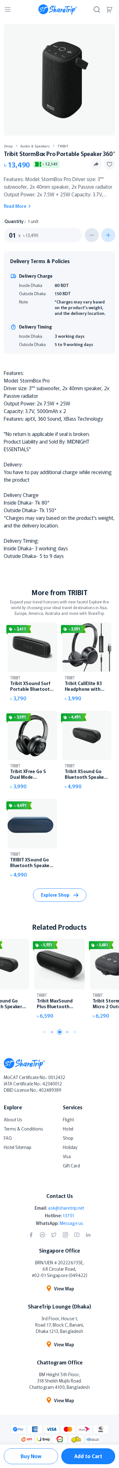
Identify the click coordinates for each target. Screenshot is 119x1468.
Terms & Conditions (23, 1128)
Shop (8, 145)
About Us (13, 1119)
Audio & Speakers (35, 145)
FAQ (8, 1138)
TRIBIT (63, 145)
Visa (67, 1156)
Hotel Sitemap (17, 1147)
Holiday (70, 1147)
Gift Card (71, 1165)
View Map (64, 1288)
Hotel (68, 1128)
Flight (68, 1119)
